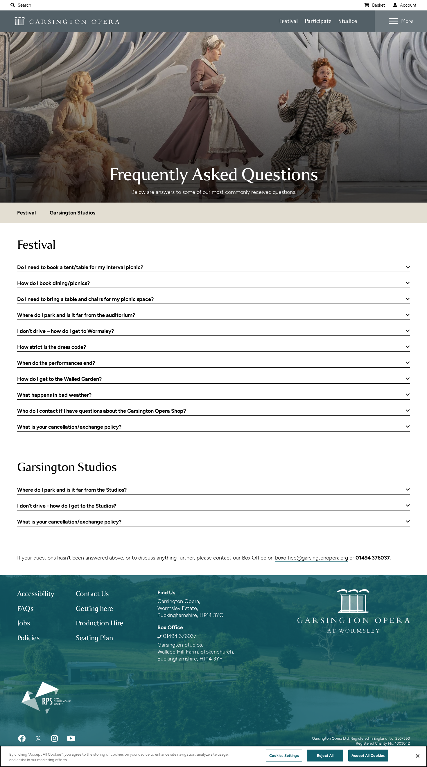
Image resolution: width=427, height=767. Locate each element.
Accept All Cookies (368, 755)
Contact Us (92, 593)
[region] (213, 756)
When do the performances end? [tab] (56, 363)
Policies (28, 638)
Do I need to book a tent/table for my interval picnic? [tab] (80, 267)
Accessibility (35, 593)
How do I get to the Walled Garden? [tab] (59, 379)
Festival (288, 21)
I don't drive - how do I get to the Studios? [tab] (66, 506)
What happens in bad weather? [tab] (54, 395)
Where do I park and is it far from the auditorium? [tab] (76, 315)
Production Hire (99, 623)
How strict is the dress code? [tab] (51, 347)
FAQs (25, 608)
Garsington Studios (72, 213)
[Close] (417, 756)
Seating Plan (94, 638)
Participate (318, 21)
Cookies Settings (284, 755)
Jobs (23, 623)
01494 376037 (180, 636)
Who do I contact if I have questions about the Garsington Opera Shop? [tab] (101, 411)
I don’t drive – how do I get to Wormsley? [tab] (65, 331)
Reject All (325, 755)
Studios (347, 21)
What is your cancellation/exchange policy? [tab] (69, 427)
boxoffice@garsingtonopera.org (311, 558)
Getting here (94, 608)
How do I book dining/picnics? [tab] (53, 283)
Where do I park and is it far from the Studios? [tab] (72, 490)
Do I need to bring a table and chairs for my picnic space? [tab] (85, 299)
